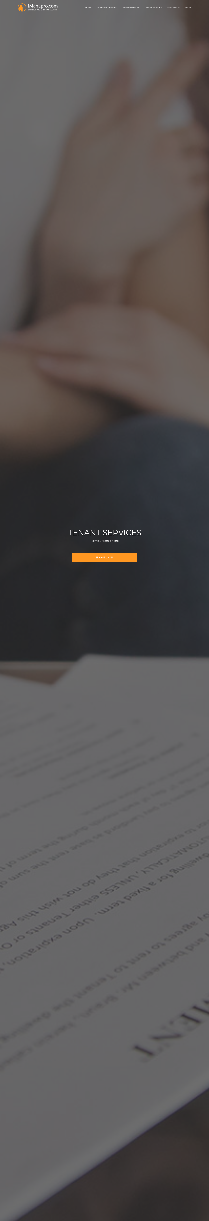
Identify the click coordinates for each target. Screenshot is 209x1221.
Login (188, 7)
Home (88, 7)
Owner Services (130, 7)
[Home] (38, 4)
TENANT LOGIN (104, 557)
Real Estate (173, 7)
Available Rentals (106, 7)
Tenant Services (153, 7)
